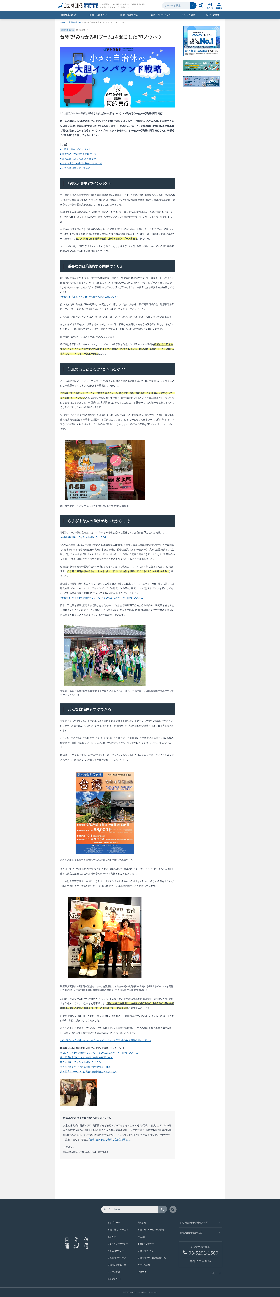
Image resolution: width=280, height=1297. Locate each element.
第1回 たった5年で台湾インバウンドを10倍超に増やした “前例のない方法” (99, 1053)
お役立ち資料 (144, 1265)
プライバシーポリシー (118, 1244)
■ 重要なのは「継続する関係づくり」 (79, 154)
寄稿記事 (142, 1236)
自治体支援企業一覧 (117, 1265)
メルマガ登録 (188, 14)
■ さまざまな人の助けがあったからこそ (81, 163)
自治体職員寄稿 (75, 22)
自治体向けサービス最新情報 (151, 1229)
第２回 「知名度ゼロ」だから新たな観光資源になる (86, 1057)
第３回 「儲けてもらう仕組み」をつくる (80, 1062)
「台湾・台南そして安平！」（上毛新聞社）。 (109, 1139)
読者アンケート (115, 1279)
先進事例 (142, 1222)
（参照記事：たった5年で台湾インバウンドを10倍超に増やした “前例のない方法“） (102, 598)
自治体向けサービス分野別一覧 (152, 1258)
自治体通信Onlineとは (118, 1229)
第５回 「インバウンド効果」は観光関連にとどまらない (88, 1071)
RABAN (141, 1272)
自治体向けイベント (99, 14)
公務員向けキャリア (161, 14)
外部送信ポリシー (116, 1251)
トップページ (114, 1222)
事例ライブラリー (146, 1244)
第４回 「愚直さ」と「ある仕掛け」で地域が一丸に (85, 1067)
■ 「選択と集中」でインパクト (75, 149)
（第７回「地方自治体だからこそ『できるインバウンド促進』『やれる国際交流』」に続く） (105, 1040)
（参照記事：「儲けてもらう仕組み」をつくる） (83, 537)
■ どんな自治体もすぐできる (75, 168)
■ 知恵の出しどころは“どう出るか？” (79, 158)
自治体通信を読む (69, 14)
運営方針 (112, 1236)
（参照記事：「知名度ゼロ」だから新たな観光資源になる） (89, 297)
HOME (62, 22)
